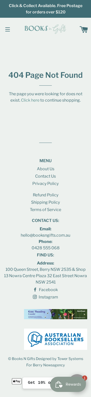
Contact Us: (45, 220)
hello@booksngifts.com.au (45, 235)
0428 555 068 (46, 247)
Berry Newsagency (49, 365)
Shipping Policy (45, 202)
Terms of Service (45, 209)
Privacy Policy (45, 183)
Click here (30, 100)
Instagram (48, 297)
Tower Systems (70, 358)
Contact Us (45, 176)
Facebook (48, 289)
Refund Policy (45, 195)
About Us (45, 168)
